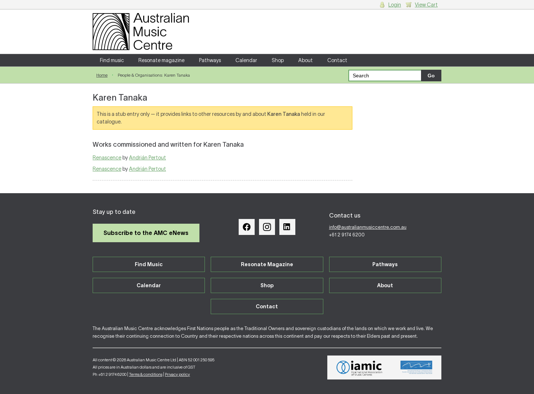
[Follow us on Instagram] (267, 227)
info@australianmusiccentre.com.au (367, 227)
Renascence (107, 158)
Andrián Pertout (147, 158)
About (305, 60)
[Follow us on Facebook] (247, 227)
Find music (112, 60)
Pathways (210, 60)
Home (102, 75)
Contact (337, 60)
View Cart (426, 5)
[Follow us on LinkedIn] (287, 227)
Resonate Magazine (267, 264)
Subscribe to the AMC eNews (146, 233)
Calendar (246, 60)
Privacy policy (177, 374)
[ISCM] (416, 367)
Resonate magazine (161, 60)
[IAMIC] (359, 367)
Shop (278, 60)
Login (394, 5)
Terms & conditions (145, 374)
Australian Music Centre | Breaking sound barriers (141, 31)
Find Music (149, 264)
